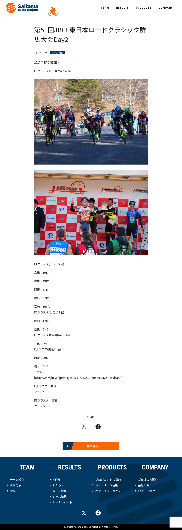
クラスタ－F (43, 392)
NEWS (57, 479)
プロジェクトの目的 (108, 479)
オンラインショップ (108, 491)
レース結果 (57, 52)
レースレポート (62, 502)
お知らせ (58, 485)
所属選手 (15, 485)
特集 (13, 491)
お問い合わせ (146, 491)
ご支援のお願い (148, 479)
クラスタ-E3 (42, 406)
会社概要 (143, 485)
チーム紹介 (17, 479)
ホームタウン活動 (106, 485)
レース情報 (60, 491)
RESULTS (122, 7)
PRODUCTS (144, 7)
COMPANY (166, 7)
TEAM (105, 7)
